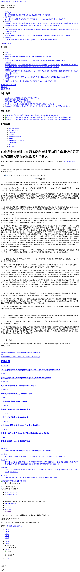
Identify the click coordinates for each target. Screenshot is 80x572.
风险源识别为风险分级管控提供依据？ (18, 102)
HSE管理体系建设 (54, 23)
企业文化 (21, 40)
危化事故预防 (60, 19)
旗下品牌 (8, 509)
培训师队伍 (14, 31)
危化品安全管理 (69, 161)
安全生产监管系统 (44, 15)
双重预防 (34, 35)
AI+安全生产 (9, 19)
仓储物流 (23, 19)
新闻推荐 (5, 361)
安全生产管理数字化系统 (13, 15)
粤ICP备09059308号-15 (12, 503)
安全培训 (8, 27)
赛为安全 (8, 511)
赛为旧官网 (7, 43)
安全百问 (21, 35)
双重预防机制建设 (11, 23)
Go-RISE (27, 35)
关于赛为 (8, 37)
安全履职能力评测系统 (16, 140)
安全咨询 (8, 21)
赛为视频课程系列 (27, 29)
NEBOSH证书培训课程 (12, 29)
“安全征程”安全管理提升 (38, 23)
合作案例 (41, 40)
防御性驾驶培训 (64, 29)
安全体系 (40, 35)
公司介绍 (8, 40)
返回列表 (4, 87)
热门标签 (8, 505)
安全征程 (12, 138)
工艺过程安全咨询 (24, 23)
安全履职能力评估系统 (30, 15)
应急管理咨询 (47, 25)
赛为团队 (34, 40)
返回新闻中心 (5, 89)
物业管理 (52, 19)
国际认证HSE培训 (53, 29)
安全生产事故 (13, 143)
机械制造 (17, 19)
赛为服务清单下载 (11, 494)
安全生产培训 (13, 130)
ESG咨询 (56, 25)
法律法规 (60, 35)
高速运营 (45, 19)
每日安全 (67, 35)
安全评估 (12, 134)
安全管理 (14, 35)
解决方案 (8, 17)
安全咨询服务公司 (15, 128)
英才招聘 (54, 40)
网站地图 (8, 507)
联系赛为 (47, 40)
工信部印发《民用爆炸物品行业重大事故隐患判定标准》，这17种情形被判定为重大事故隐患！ (37, 106)
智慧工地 (54, 35)
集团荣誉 (28, 40)
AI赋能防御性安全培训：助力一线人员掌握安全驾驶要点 (20, 357)
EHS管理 (12, 132)
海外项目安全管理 (67, 23)
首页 (6, 11)
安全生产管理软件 (15, 136)
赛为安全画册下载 (11, 492)
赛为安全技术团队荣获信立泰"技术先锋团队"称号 (22, 98)
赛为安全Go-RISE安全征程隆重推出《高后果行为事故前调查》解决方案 (29, 104)
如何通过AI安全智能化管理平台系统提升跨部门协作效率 (20, 352)
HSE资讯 (12, 146)
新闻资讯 (8, 33)
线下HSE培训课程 (40, 29)
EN (2, 43)
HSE (10, 144)
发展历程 (14, 40)
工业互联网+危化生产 (34, 19)
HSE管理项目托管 (36, 25)
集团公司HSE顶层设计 (22, 25)
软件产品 (8, 13)
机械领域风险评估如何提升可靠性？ (17, 100)
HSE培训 (47, 35)
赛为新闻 (8, 35)
